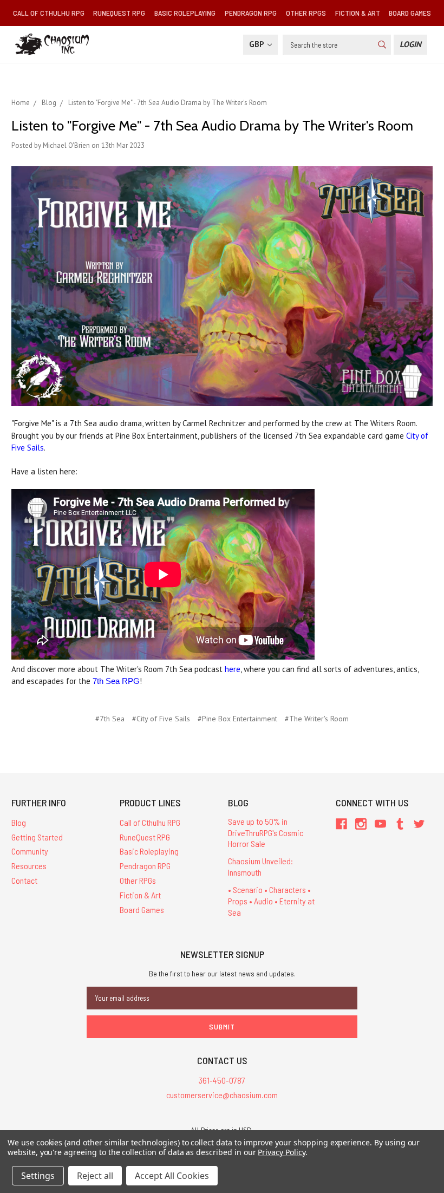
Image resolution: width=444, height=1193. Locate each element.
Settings (38, 1176)
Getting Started (37, 837)
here (232, 669)
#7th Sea (110, 718)
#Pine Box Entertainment (237, 718)
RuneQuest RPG (119, 12)
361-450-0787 (222, 1080)
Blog (18, 822)
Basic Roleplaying (185, 12)
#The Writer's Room (317, 718)
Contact (24, 880)
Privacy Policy (281, 1152)
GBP (257, 44)
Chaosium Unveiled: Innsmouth (260, 866)
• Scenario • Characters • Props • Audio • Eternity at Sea (271, 900)
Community (29, 851)
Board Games (410, 12)
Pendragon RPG (251, 12)
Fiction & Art (357, 12)
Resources (29, 865)
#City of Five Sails (161, 718)
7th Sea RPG (116, 681)
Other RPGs (306, 12)
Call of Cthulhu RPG (48, 12)
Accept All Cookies (172, 1176)
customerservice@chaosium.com (222, 1095)
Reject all (95, 1176)
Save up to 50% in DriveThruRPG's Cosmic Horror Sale (265, 832)
